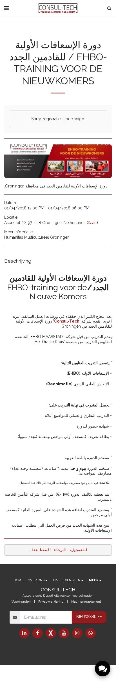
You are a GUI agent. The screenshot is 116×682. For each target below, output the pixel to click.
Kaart (92, 222)
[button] (6, 8)
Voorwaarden (21, 601)
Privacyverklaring (51, 601)
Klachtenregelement (86, 601)
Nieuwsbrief (89, 616)
